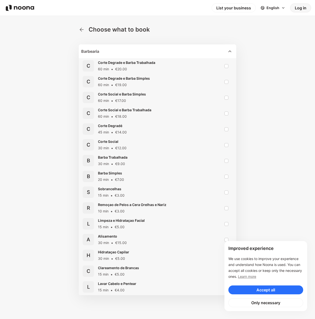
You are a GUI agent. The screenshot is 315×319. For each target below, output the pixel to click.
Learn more (247, 276)
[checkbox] (226, 66)
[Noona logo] (20, 8)
